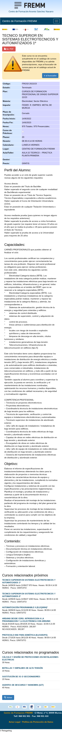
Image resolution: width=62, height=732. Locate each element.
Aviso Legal (14, 722)
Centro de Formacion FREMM (18, 713)
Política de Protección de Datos (37, 722)
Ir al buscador (50, 75)
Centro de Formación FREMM (19, 21)
